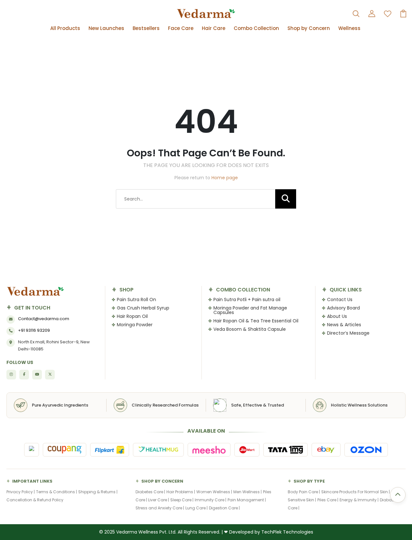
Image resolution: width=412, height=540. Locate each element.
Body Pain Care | (304, 492)
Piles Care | (327, 500)
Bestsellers (146, 28)
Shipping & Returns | (97, 492)
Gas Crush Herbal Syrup (143, 308)
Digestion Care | (224, 508)
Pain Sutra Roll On (136, 299)
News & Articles (344, 324)
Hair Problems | (180, 492)
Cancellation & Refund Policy (34, 500)
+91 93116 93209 (34, 330)
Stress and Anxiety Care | (160, 508)
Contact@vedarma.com (43, 319)
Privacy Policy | (20, 492)
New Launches (106, 28)
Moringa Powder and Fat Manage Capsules (250, 310)
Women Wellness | (214, 492)
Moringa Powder (135, 324)
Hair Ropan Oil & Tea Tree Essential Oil (255, 321)
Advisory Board (343, 308)
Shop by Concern (308, 28)
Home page (224, 177)
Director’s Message (348, 333)
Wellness (349, 28)
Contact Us (339, 299)
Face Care (180, 28)
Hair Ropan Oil (132, 316)
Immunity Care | (210, 500)
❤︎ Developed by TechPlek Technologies (268, 532)
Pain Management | (247, 500)
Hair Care (213, 28)
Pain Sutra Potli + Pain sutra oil (246, 299)
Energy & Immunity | (359, 500)
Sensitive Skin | (302, 500)
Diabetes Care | (150, 492)
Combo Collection (256, 28)
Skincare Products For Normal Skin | (355, 492)
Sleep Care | (181, 500)
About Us (337, 316)
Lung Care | (196, 508)
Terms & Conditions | (56, 492)
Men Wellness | (247, 492)
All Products (65, 28)
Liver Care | (158, 500)
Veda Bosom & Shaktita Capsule (249, 329)
